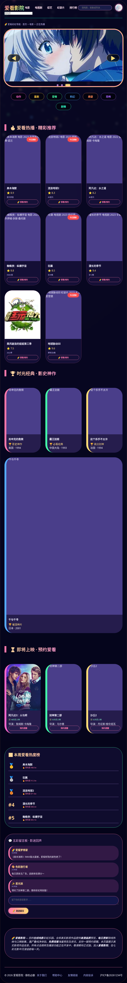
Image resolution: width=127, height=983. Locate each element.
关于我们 (42, 975)
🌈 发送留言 (18, 911)
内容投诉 (88, 975)
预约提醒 (23, 728)
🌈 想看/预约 (22, 202)
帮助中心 (57, 975)
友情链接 (73, 975)
